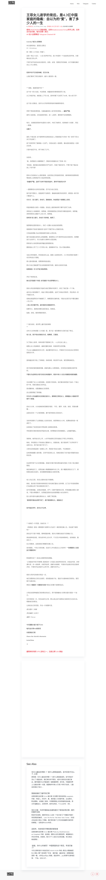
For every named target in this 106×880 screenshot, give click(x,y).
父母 (52, 26)
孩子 (58, 26)
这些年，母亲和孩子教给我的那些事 (44, 829)
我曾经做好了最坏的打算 (40, 793)
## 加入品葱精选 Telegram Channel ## (40, 34)
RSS (78, 3)
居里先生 (30, 26)
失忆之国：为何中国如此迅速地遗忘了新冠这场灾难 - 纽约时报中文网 (52, 811)
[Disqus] (53, 688)
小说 (61, 26)
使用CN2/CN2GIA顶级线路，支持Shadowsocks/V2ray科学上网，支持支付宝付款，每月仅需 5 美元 (52, 31)
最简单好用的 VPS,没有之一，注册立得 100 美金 (44, 652)
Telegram (85, 3)
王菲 (55, 26)
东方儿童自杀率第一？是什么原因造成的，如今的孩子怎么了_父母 (53, 773)
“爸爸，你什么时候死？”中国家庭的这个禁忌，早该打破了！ (51, 847)
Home (72, 3)
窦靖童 (49, 26)
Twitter (94, 3)
